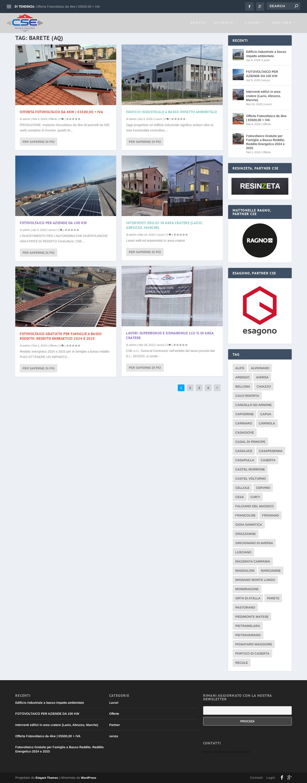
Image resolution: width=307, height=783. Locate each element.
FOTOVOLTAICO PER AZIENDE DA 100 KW (53, 223)
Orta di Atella (247, 598)
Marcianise (271, 570)
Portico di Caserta (252, 653)
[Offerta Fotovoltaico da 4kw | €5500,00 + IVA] (65, 74)
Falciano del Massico (254, 506)
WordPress (88, 777)
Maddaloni (244, 570)
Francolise (245, 515)
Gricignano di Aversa (254, 543)
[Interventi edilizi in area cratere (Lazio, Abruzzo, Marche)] (172, 186)
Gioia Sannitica (248, 524)
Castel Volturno (250, 478)
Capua (265, 414)
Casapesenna (271, 451)
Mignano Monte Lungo (255, 580)
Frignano (270, 515)
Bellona (242, 386)
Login (270, 777)
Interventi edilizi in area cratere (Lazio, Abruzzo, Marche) (263, 95)
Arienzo (242, 377)
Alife (239, 368)
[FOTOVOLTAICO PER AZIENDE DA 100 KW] (65, 186)
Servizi (198, 22)
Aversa (262, 377)
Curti (255, 497)
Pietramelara (247, 626)
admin (26, 119)
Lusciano (243, 552)
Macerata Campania (252, 561)
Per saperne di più (38, 141)
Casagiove (244, 432)
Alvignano (260, 368)
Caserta (268, 460)
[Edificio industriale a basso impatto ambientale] (172, 74)
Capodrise (244, 414)
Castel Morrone (250, 469)
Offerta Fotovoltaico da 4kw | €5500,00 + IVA (68, 6)
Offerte (224, 22)
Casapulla (244, 460)
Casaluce (243, 451)
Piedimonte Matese (252, 616)
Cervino (263, 488)
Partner (282, 22)
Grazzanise (245, 534)
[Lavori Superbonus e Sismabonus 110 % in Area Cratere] (172, 296)
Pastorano (245, 607)
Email (207, 703)
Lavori (253, 22)
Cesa (239, 497)
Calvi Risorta (247, 395)
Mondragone (247, 589)
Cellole (242, 488)
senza (52, 230)
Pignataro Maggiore (253, 644)
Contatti (256, 777)
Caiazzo (264, 386)
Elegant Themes (47, 777)
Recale (241, 662)
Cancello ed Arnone (253, 405)
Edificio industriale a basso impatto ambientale (171, 112)
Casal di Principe (250, 441)
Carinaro (243, 423)
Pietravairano (248, 635)
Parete (273, 598)
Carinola (267, 423)
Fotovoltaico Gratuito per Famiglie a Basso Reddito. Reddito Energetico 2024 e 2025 (61, 336)
